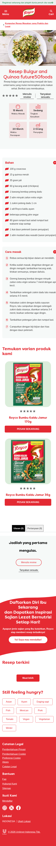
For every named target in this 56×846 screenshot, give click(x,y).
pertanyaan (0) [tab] (34, 528)
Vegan (26, 719)
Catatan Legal (9, 766)
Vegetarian (44, 719)
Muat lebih (28, 678)
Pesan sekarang (28, 429)
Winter (9, 728)
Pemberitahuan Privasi (14, 749)
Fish (8, 710)
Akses (5, 762)
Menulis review (28, 562)
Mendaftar (7, 801)
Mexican (24, 710)
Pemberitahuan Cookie (14, 754)
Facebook (18, 808)
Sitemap (6, 788)
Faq (4, 779)
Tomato (9, 719)
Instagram (4, 808)
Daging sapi (43, 701)
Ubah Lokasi (24, 821)
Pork (40, 710)
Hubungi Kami (9, 784)
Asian (9, 701)
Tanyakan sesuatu (29, 570)
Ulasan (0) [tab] (18, 528)
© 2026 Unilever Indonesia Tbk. (24, 832)
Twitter (11, 808)
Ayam (24, 701)
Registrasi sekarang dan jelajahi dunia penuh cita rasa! (27, 2)
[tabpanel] (28, 557)
